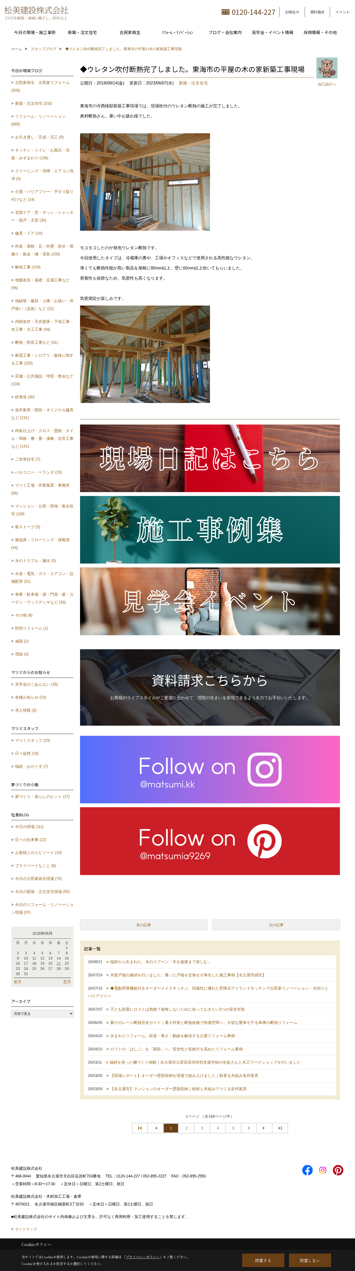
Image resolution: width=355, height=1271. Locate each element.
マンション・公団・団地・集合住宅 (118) (42, 510)
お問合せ (292, 12)
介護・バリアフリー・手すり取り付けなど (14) (42, 195)
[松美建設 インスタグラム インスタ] (210, 769)
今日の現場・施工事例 (35, 32)
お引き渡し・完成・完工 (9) (39, 137)
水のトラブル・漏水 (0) (35, 560)
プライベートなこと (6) (35, 865)
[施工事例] (210, 529)
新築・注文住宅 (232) (33, 103)
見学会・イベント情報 (272, 32)
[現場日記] (210, 458)
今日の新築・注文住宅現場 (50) (42, 891)
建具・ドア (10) (28, 233)
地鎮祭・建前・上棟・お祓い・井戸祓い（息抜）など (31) (42, 305)
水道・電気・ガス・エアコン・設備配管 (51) (42, 577)
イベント (342, 12)
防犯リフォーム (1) (31, 628)
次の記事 (276, 925)
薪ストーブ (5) (27, 527)
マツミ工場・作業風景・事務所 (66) (40, 489)
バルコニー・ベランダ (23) (38, 472)
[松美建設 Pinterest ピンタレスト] (210, 841)
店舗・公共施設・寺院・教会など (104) (42, 380)
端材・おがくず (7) (31, 766)
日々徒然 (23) (26, 753)
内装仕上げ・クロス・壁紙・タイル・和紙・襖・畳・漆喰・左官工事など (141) (42, 438)
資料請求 (317, 12)
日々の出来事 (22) (30, 839)
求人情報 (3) (25, 710)
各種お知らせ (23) (30, 697)
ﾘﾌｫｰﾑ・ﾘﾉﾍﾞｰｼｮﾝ (177, 32)
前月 (18, 981)
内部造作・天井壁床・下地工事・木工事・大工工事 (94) (42, 325)
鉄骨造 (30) (25, 397)
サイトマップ (26, 1229)
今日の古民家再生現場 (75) (38, 878)
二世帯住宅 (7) (27, 459)
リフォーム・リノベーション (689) (38, 120)
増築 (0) (22, 654)
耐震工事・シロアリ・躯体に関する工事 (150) (42, 359)
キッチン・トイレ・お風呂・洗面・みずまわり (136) (40, 154)
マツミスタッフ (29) (32, 740)
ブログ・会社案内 (225, 32)
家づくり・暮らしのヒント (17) (42, 796)
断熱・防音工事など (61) (36, 342)
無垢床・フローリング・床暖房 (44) (40, 544)
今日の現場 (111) (29, 826)
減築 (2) (22, 641)
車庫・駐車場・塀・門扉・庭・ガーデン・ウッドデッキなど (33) (42, 598)
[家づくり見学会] (210, 601)
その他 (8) (23, 615)
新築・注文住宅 (82, 32)
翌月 (67, 981)
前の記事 (143, 925)
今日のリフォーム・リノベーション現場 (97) (42, 908)
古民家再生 (130, 32)
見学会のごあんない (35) (36, 684)
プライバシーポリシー (143, 1256)
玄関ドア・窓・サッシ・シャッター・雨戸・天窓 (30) (42, 216)
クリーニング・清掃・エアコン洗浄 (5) (42, 175)
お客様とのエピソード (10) (38, 852)
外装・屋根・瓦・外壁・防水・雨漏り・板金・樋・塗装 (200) (42, 250)
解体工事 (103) (28, 267)
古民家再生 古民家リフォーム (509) (40, 86)
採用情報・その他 (320, 32)
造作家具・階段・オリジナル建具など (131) (42, 414)
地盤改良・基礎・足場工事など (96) (40, 284)
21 (59, 963)
